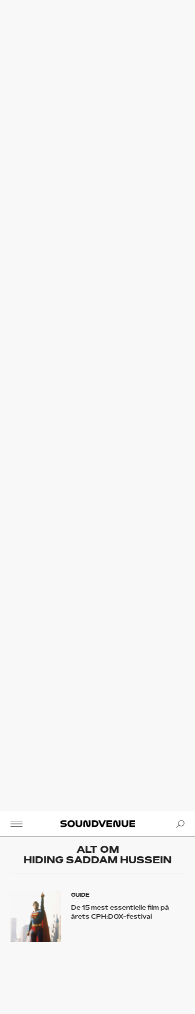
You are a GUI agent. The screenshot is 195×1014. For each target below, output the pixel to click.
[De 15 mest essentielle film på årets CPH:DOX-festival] (36, 917)
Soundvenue (97, 823)
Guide (80, 895)
